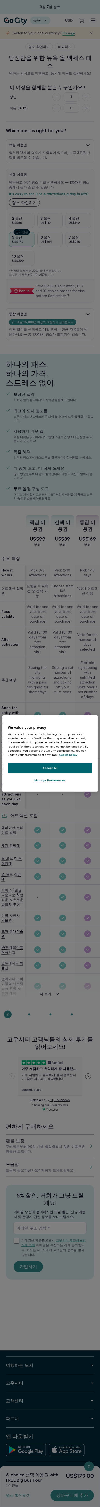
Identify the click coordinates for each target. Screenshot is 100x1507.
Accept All (50, 768)
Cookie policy (68, 755)
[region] (49, 753)
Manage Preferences (50, 780)
